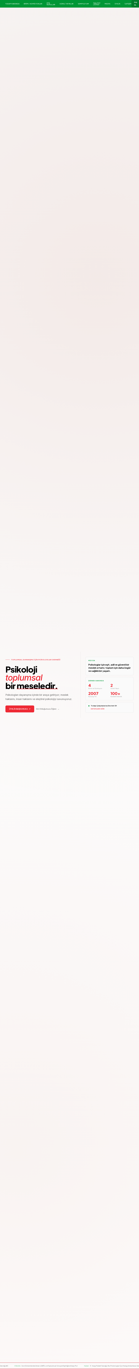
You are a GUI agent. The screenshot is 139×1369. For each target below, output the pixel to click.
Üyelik (117, 3)
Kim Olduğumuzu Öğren (47, 709)
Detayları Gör (98, 709)
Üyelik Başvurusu (20, 709)
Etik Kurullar (51, 3)
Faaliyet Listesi (96, 3)
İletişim (128, 3)
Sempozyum (83, 3)
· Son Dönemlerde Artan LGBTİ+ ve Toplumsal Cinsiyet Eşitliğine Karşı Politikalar (82, 1366)
